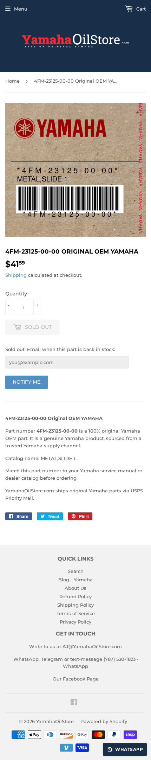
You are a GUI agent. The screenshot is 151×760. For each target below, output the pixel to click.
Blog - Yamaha (75, 579)
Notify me (26, 382)
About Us (75, 588)
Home (12, 81)
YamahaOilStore (55, 721)
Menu (20, 9)
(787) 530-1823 (120, 659)
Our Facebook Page (76, 679)
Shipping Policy (75, 605)
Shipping (16, 275)
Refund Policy (75, 596)
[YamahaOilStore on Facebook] (74, 703)
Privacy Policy (75, 622)
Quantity (16, 293)
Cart (140, 9)
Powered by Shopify (103, 721)
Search (76, 571)
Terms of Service (76, 613)
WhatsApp (75, 666)
